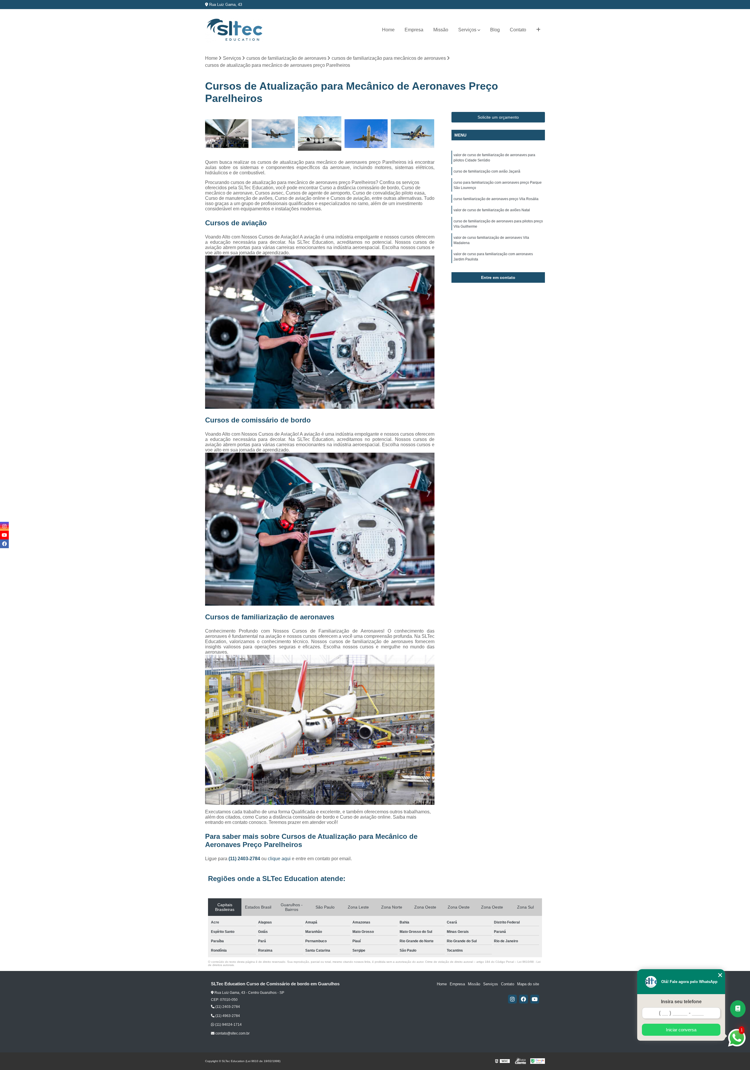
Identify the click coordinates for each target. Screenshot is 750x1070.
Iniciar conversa (681, 1029)
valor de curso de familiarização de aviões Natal (492, 210)
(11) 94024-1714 (228, 1025)
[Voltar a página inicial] (234, 30)
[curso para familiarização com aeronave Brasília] (273, 134)
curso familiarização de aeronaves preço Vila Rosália (496, 199)
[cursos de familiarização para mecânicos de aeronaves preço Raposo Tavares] (412, 134)
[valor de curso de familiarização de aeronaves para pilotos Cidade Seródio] (366, 134)
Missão (440, 29)
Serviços (467, 29)
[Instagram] (512, 999)
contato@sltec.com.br (232, 1033)
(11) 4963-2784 (227, 1016)
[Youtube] (534, 999)
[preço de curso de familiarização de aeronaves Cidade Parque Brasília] (227, 134)
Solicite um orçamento (498, 117)
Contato (518, 29)
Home (388, 29)
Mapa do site (528, 984)
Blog (495, 29)
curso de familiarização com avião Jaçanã (487, 171)
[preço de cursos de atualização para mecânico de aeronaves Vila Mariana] (320, 134)
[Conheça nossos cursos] (738, 1008)
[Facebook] (523, 999)
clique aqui (279, 858)
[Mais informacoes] (538, 30)
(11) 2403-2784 (245, 858)
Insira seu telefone (681, 1001)
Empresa (414, 29)
